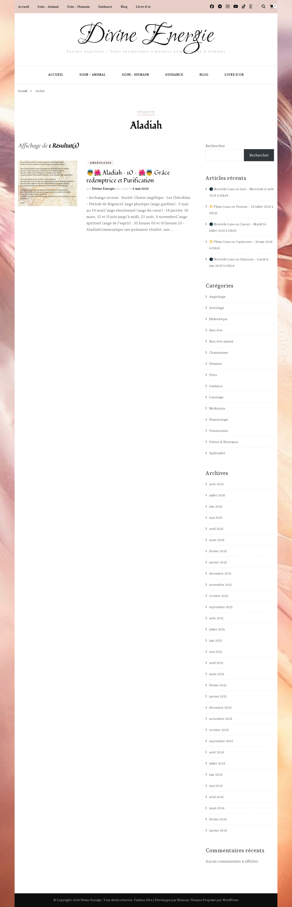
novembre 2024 (220, 718)
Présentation (218, 431)
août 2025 (216, 618)
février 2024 (218, 819)
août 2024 (216, 752)
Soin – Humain (78, 6)
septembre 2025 (221, 607)
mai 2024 (215, 786)
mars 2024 (216, 808)
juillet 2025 (217, 629)
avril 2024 (216, 797)
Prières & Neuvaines (223, 442)
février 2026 (218, 551)
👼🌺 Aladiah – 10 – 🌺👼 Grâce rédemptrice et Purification (128, 177)
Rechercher (215, 146)
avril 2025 (216, 663)
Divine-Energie (103, 188)
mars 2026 (216, 540)
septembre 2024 (221, 741)
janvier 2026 (218, 562)
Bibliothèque (218, 319)
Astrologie (216, 308)
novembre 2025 (220, 584)
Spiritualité (217, 453)
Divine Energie (146, 36)
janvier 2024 (218, 830)
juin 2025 (215, 640)
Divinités (215, 363)
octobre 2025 (218, 596)
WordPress (230, 900)
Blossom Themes (189, 900)
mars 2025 (216, 674)
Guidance (105, 6)
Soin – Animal (48, 6)
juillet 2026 (217, 495)
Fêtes (213, 375)
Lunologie (216, 397)
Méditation (217, 408)
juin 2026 (215, 506)
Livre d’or (143, 6)
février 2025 (218, 685)
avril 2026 (216, 529)
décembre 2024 (220, 707)
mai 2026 (215, 517)
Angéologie (101, 162)
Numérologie (218, 419)
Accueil (23, 6)
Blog (124, 6)
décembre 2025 (220, 573)
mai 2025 (215, 651)
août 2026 (216, 484)
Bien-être (216, 330)
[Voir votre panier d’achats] (272, 7)
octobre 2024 (219, 730)
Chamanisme (218, 352)
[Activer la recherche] (263, 6)
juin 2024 (215, 774)
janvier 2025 (218, 696)
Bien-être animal (221, 341)
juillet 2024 (217, 763)
